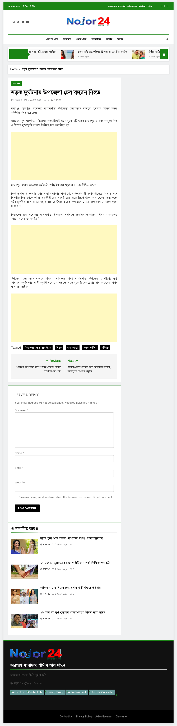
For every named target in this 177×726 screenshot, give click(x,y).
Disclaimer (122, 716)
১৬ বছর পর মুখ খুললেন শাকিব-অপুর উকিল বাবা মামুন (72, 612)
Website (20, 482)
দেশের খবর (52, 39)
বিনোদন (67, 39)
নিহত (59, 347)
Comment (22, 410)
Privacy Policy (55, 692)
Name (19, 453)
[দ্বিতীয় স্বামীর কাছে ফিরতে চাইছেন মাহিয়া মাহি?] (130, 56)
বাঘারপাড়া (72, 347)
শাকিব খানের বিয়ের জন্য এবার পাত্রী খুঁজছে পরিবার (70, 588)
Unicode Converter (102, 692)
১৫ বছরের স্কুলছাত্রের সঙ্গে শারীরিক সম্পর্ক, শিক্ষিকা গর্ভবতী (75, 563)
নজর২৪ (18, 100)
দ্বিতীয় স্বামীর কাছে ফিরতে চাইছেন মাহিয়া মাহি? (131, 6)
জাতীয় (109, 39)
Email (19, 468)
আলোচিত (96, 39)
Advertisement (77, 692)
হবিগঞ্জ (105, 347)
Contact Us (35, 692)
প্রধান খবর (81, 39)
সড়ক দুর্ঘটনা (89, 347)
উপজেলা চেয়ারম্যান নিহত (38, 347)
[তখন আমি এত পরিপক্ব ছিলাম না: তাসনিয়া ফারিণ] (59, 56)
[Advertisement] (64, 156)
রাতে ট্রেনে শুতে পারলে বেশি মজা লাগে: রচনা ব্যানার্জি (71, 538)
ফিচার (120, 39)
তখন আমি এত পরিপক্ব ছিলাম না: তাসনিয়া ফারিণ (94, 52)
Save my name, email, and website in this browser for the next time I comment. (66, 497)
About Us (18, 692)
